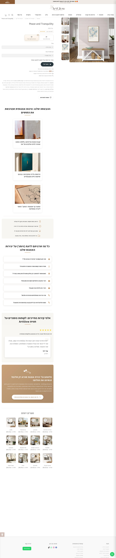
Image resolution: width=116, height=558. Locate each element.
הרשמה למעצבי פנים (58, 15)
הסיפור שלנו (80, 549)
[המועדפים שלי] (9, 15)
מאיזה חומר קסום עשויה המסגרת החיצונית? (33, 266)
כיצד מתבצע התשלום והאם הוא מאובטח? (33, 281)
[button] (2, 534)
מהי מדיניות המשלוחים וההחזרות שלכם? (33, 295)
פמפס (70, 15)
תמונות (101, 15)
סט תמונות (106, 555)
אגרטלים (78, 15)
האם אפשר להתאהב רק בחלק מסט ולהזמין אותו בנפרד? (29, 273)
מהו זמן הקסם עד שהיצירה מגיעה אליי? (34, 259)
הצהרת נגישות (79, 553)
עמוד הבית (111, 15)
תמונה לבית (106, 549)
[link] (46, 31)
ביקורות (28, 15)
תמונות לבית (106, 547)
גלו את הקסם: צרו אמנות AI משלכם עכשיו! (26, 397)
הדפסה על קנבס (90, 15)
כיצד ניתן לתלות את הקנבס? (37, 288)
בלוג (46, 15)
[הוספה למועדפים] (45, 420)
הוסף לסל (46, 64)
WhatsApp (27, 548)
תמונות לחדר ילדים (104, 553)
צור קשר (19, 15)
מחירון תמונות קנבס (78, 547)
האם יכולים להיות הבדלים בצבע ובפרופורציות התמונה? (29, 303)
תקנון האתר (80, 551)
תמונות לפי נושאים (104, 551)
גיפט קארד (38, 15)
